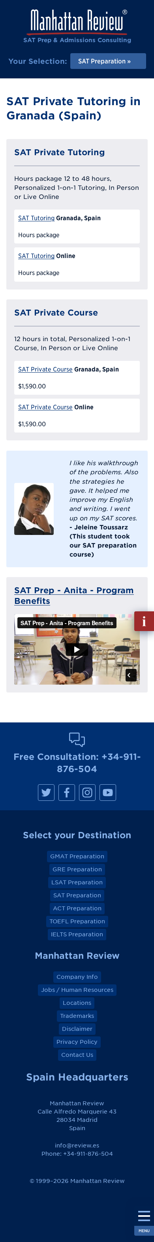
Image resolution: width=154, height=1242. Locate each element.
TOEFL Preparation (77, 921)
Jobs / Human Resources (77, 990)
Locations (77, 1003)
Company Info (77, 977)
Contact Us (77, 1055)
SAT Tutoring (36, 218)
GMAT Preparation (77, 856)
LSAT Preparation (77, 882)
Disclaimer (77, 1029)
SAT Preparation (77, 895)
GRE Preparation (77, 869)
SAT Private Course (45, 369)
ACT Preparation (77, 908)
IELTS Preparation (77, 934)
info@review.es (77, 1145)
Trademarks (77, 1016)
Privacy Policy (77, 1042)
